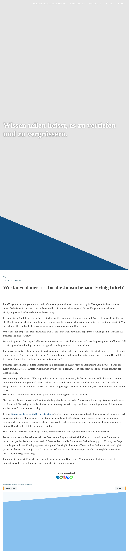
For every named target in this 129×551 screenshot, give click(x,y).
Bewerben (14, 484)
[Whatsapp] (71, 477)
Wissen (109, 3)
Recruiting (21, 484)
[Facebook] (68, 477)
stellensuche (28, 484)
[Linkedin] (58, 477)
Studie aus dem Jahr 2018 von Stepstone (32, 413)
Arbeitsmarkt (7, 484)
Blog (121, 3)
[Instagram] (64, 477)
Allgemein (6, 277)
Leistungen (77, 3)
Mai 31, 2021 (18, 281)
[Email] (61, 477)
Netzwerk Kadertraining (49, 3)
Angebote (95, 3)
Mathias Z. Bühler (8, 281)
